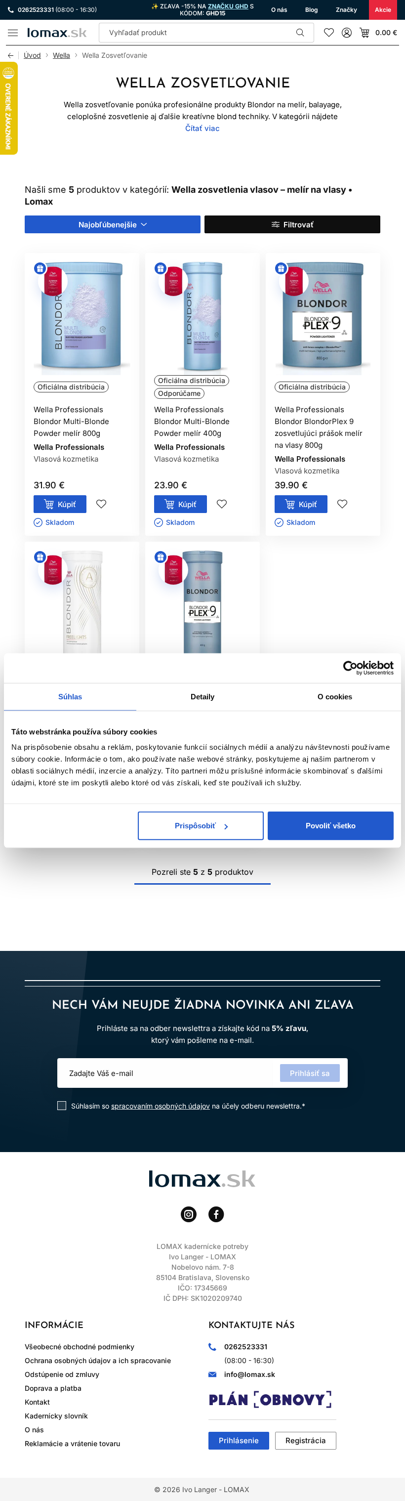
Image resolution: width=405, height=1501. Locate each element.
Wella (61, 55)
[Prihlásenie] (347, 32)
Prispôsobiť (195, 825)
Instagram (189, 1214)
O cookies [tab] (335, 696)
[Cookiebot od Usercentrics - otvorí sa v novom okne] (350, 667)
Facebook (216, 1214)
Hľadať (300, 33)
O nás (34, 1429)
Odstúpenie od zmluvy (62, 1374)
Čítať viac (202, 128)
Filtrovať (299, 224)
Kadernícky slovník (56, 1416)
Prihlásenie (239, 1440)
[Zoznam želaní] (329, 32)
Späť (13, 55)
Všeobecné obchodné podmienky (79, 1346)
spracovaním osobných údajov (160, 1106)
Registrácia (305, 1440)
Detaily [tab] (203, 696)
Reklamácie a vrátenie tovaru (72, 1443)
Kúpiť (67, 504)
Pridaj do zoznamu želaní (101, 504)
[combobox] (113, 224)
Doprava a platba (53, 1388)
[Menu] (13, 32)
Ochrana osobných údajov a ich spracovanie (98, 1360)
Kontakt (37, 1402)
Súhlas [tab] (70, 696)
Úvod (32, 55)
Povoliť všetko (331, 825)
